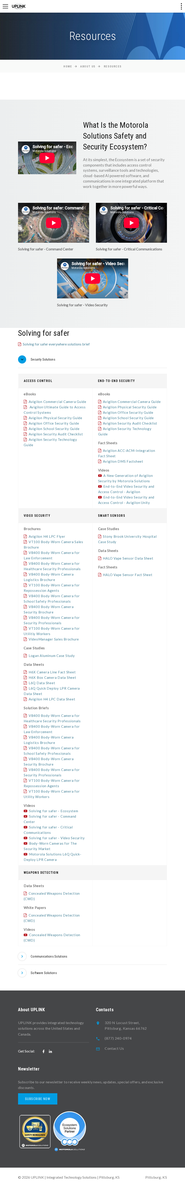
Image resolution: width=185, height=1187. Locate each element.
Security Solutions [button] (43, 359)
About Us (87, 66)
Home (67, 66)
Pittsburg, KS (156, 1177)
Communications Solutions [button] (49, 956)
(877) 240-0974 (118, 1038)
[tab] (92, 359)
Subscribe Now (37, 1099)
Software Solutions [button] (44, 973)
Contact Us (114, 1048)
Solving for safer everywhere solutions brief (56, 344)
